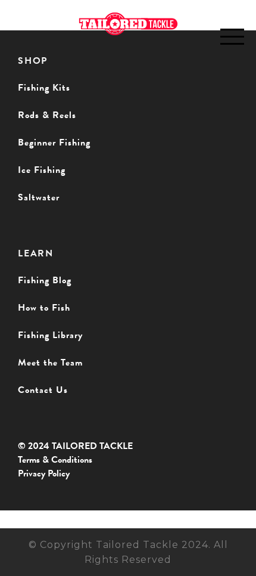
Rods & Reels (47, 115)
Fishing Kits (44, 87)
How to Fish (44, 308)
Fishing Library (50, 335)
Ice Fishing (41, 170)
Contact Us (43, 390)
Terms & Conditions (55, 460)
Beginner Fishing (54, 142)
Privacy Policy (44, 473)
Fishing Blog (44, 280)
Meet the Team (50, 362)
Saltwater (39, 197)
